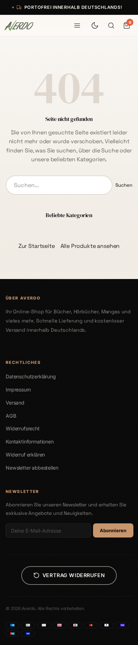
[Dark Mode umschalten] (95, 25)
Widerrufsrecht (23, 428)
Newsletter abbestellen (32, 468)
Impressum (18, 390)
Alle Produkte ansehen (90, 246)
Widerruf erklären (25, 455)
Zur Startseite (36, 246)
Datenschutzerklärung (31, 376)
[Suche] (111, 25)
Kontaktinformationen (30, 441)
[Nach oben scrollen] (122, 636)
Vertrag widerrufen (73, 575)
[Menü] (77, 25)
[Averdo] (18, 25)
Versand (15, 403)
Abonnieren (113, 530)
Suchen (123, 185)
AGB (11, 416)
